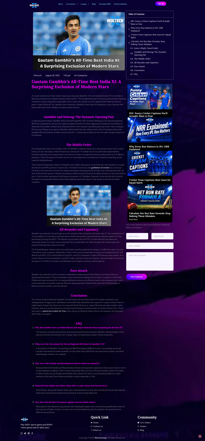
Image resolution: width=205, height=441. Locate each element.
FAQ (135, 74)
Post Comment (136, 277)
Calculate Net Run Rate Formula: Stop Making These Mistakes (148, 42)
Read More (133, 219)
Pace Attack (139, 66)
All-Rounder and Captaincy (146, 62)
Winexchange (101, 438)
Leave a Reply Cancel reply (146, 48)
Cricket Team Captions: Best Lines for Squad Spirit (151, 36)
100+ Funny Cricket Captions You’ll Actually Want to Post (150, 22)
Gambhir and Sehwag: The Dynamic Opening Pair (150, 53)
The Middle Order (142, 58)
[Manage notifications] (200, 436)
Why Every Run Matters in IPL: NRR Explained (147, 29)
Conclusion (139, 70)
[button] (170, 14)
